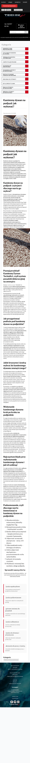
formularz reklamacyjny (15, 683)
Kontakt (25, 2)
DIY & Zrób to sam (9, 83)
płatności (15, 667)
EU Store (3, 2)
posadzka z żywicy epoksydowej (9, 71)
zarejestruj (15, 674)
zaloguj (15, 681)
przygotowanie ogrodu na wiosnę (9, 75)
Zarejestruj (17, 2)
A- (5, 10)
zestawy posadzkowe (6, 37)
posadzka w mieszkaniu (7, 66)
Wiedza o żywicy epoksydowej (8, 92)
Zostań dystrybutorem (9, 6)
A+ (2, 10)
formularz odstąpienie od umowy (15, 676)
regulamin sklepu (15, 665)
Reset (9, 10)
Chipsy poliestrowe (9, 61)
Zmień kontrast (18, 10)
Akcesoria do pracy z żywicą (15, 646)
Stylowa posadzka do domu (9, 53)
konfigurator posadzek (17, 37)
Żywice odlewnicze (12, 622)
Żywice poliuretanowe (13, 597)
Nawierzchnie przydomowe (7, 49)
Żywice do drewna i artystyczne (12, 634)
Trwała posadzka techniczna (9, 58)
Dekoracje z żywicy (9, 79)
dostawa (15, 680)
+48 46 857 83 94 (15, 698)
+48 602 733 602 (15, 696)
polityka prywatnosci (15, 672)
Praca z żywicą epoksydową (8, 88)
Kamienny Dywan (11, 285)
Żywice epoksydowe (13, 586)
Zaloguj (10, 2)
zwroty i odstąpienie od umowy (15, 669)
